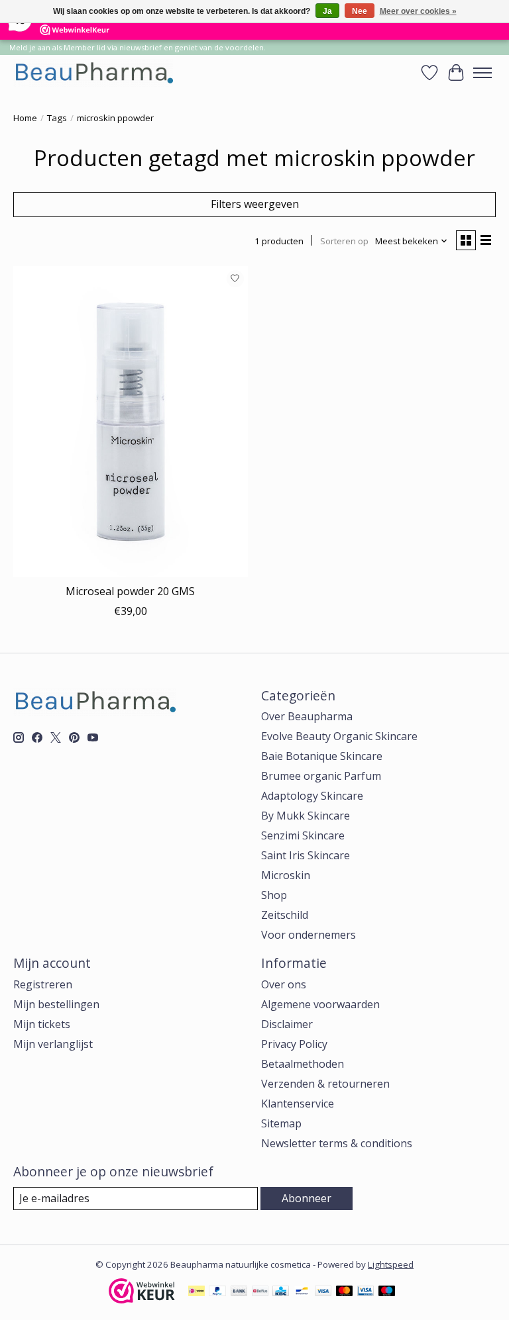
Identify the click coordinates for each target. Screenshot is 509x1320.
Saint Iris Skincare (305, 855)
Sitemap (281, 1123)
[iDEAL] (196, 1292)
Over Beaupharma (307, 716)
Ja (327, 11)
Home (25, 118)
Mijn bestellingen (56, 1004)
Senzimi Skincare (303, 835)
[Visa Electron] (365, 1292)
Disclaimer (287, 1024)
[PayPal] (217, 1292)
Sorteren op (344, 241)
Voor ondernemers (308, 934)
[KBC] (280, 1292)
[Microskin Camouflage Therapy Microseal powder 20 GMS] (130, 422)
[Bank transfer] (239, 1292)
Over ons (283, 984)
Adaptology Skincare (312, 795)
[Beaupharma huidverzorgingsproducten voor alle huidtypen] (93, 72)
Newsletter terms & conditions (336, 1143)
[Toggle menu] (482, 73)
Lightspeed (391, 1264)
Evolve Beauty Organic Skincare (339, 736)
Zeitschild (284, 915)
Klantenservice (297, 1103)
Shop (274, 895)
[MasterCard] (344, 1292)
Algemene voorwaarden (320, 1004)
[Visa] (323, 1292)
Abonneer (306, 1198)
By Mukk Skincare (305, 815)
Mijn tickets (41, 1024)
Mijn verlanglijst (53, 1044)
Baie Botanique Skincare (321, 756)
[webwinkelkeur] (142, 1299)
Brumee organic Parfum (321, 776)
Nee (359, 11)
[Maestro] (387, 1292)
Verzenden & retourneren (325, 1083)
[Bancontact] (302, 1292)
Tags (57, 118)
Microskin (285, 875)
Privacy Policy (294, 1044)
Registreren (42, 984)
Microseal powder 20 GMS (130, 591)
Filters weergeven (255, 204)
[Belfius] (260, 1292)
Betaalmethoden (302, 1064)
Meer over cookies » (418, 11)
